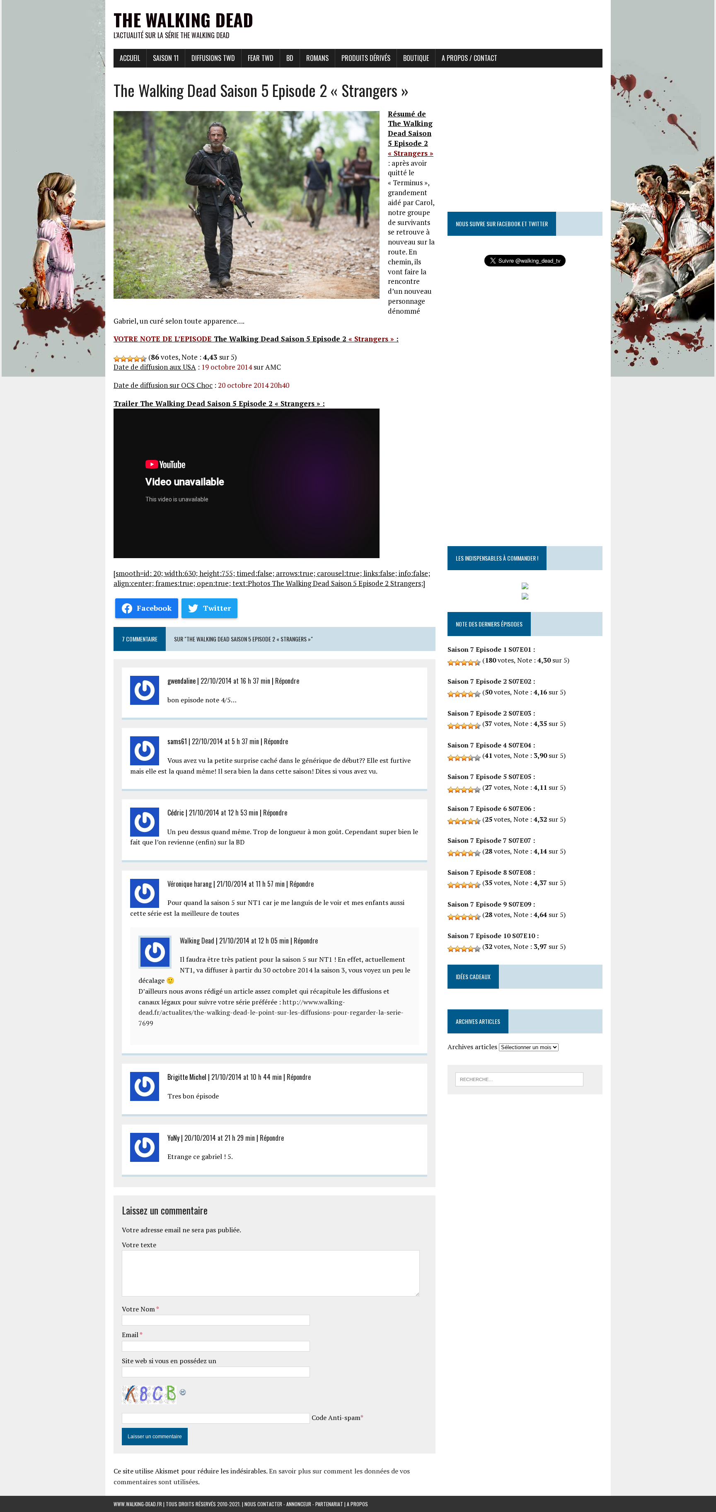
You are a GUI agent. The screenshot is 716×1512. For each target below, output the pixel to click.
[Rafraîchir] (183, 1390)
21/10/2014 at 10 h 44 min (246, 1077)
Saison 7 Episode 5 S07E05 (489, 776)
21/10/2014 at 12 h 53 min (223, 813)
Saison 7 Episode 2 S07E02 (489, 681)
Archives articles (472, 1046)
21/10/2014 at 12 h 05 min (254, 941)
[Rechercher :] (519, 1078)
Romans (317, 58)
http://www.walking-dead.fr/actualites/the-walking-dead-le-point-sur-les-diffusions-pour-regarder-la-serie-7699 (271, 1012)
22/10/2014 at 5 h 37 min (225, 741)
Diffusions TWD (213, 58)
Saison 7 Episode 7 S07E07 (489, 840)
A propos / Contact (469, 58)
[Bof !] (117, 359)
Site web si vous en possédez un (169, 1360)
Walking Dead (197, 941)
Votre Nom (139, 1309)
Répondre (287, 681)
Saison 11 (166, 58)
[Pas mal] (130, 359)
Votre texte (139, 1244)
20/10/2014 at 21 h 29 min (219, 1138)
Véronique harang (189, 884)
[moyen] (123, 359)
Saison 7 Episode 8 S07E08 (489, 872)
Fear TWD (260, 58)
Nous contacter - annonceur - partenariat (293, 1503)
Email (131, 1334)
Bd (289, 58)
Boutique (416, 58)
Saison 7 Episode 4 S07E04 (489, 745)
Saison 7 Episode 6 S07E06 (489, 808)
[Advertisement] (451, 18)
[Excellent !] (143, 359)
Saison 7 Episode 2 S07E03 (489, 713)
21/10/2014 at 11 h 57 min (251, 884)
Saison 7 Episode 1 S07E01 (489, 649)
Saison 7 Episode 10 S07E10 (491, 935)
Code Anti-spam (336, 1417)
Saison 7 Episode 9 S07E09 (489, 904)
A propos (357, 1503)
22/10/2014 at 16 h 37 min (235, 681)
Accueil (130, 58)
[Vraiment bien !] (136, 359)
